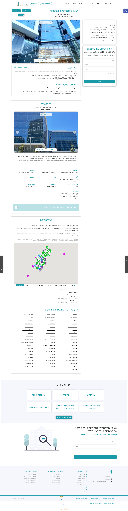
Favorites (34, 3)
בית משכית (52, 348)
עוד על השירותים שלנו (64, 417)
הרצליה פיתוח (58, 16)
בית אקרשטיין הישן (28, 315)
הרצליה (64, 16)
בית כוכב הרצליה (29, 366)
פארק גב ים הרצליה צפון (27, 342)
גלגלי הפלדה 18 (73, 333)
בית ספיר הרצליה (29, 360)
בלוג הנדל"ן (57, 485)
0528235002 (108, 477)
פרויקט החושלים (51, 315)
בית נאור (53, 342)
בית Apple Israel (72, 321)
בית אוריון (74, 345)
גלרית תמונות (39, 60)
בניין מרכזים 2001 (50, 351)
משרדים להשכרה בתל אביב (30, 482)
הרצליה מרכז (82, 474)
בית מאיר (52, 366)
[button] (125, 11)
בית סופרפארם (73, 342)
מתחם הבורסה (82, 489)
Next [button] (74, 132)
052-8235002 (109, 52)
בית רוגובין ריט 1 (51, 330)
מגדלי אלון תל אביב (56, 480)
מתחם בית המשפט (81, 487)
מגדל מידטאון (57, 478)
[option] (46, 42)
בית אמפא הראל (29, 327)
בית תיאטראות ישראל (50, 318)
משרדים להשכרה (84, 3)
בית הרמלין (30, 333)
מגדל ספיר (58, 474)
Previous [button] (17, 132)
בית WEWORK (29, 363)
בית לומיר (74, 348)
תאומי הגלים (30, 345)
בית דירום (52, 336)
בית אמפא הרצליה (72, 339)
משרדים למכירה (96, 3)
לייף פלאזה (30, 357)
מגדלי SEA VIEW (72, 366)
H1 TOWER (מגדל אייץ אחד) (26, 354)
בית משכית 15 (29, 321)
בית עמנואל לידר (73, 363)
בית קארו (52, 321)
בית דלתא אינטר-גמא (27, 330)
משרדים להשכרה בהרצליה (30, 478)
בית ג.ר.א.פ (74, 318)
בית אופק (52, 363)
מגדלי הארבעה (57, 476)
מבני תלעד (30, 348)
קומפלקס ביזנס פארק (71, 360)
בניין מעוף (74, 369)
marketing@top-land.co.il (93, 52)
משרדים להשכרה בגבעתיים (30, 476)
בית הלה (53, 354)
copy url (20, 15)
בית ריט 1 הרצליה (50, 360)
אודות (74, 3)
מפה (52, 60)
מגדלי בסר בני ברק (56, 482)
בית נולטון (52, 357)
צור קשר (67, 3)
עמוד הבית (108, 3)
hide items (20, 285)
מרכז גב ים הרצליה (50, 333)
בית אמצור (74, 324)
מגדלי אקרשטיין (73, 354)
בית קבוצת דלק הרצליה (49, 345)
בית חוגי (75, 315)
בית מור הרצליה (73, 357)
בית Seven (74, 351)
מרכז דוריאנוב (51, 324)
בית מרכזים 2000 (29, 339)
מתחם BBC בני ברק (81, 485)
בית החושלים (74, 336)
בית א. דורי (30, 318)
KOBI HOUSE (29, 336)
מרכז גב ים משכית (72, 327)
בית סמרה (52, 327)
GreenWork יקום (81, 480)
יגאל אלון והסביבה (81, 478)
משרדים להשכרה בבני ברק (30, 474)
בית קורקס (74, 330)
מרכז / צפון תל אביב (81, 482)
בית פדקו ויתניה (29, 324)
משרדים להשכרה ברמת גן (30, 480)
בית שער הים (30, 351)
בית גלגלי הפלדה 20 (50, 339)
